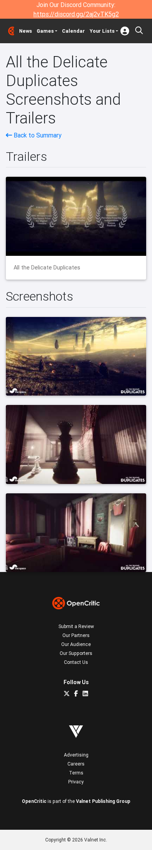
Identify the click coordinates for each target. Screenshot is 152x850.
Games (45, 31)
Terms (76, 773)
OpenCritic (34, 801)
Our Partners (76, 635)
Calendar (73, 31)
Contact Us (76, 662)
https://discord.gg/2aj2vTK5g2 (76, 14)
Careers (76, 764)
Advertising (76, 755)
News (25, 31)
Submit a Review (76, 626)
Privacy (76, 782)
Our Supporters (76, 653)
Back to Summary (37, 135)
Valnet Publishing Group (103, 801)
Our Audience (76, 644)
